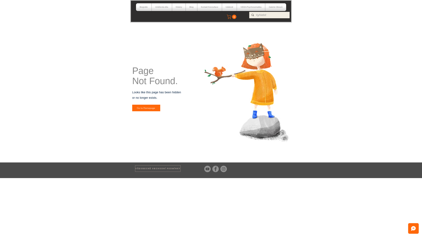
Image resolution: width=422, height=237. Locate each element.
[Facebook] (215, 169)
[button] (232, 17)
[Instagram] (223, 169)
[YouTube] (207, 169)
